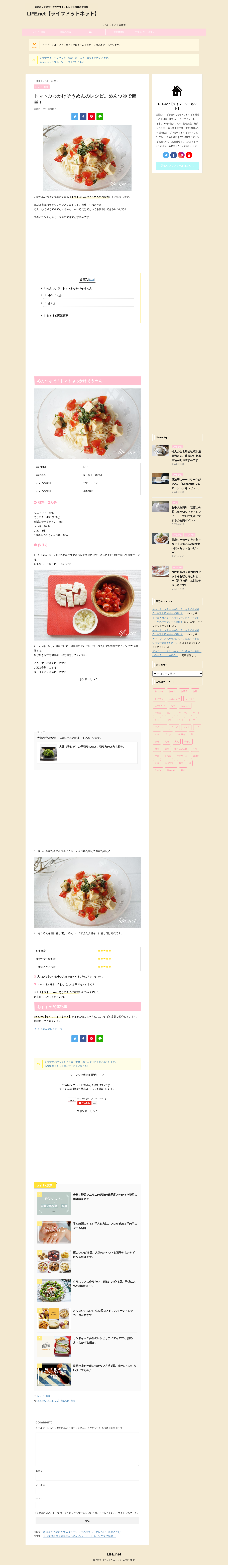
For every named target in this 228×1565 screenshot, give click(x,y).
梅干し (187, 741)
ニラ (197, 727)
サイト (39, 1498)
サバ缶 (168, 720)
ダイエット (160, 727)
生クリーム (182, 756)
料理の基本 (65, 32)
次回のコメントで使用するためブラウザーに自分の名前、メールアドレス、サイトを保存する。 (89, 1512)
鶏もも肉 (171, 770)
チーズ (174, 727)
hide (91, 279)
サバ (157, 720)
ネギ (157, 734)
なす (173, 705)
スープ (192, 720)
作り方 (49, 303)
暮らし (92, 32)
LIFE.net (114, 1554)
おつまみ (159, 691)
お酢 (195, 691)
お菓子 (184, 691)
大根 (167, 741)
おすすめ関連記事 (56, 315)
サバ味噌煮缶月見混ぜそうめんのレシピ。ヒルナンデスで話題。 (79, 1536)
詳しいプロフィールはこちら (177, 165)
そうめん (41, 1400)
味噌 (157, 741)
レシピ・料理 (38, 32)
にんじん (185, 705)
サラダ (180, 720)
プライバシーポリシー (146, 32)
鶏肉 (73, 1400)
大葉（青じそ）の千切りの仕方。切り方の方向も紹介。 (92, 746)
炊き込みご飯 (180, 748)
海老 (157, 748)
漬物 (167, 748)
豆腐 (157, 763)
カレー (170, 712)
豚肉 (181, 763)
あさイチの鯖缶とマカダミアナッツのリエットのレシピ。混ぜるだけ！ (83, 1532)
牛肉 (157, 756)
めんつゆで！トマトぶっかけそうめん (68, 288)
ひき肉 (158, 712)
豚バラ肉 (169, 763)
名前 (39, 1471)
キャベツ (183, 712)
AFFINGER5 (129, 1560)
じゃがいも (160, 705)
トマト (50, 1400)
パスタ (168, 734)
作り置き (181, 734)
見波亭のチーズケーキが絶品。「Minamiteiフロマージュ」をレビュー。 (186, 484)
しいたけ (189, 698)
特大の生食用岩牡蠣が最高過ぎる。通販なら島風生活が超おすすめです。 (186, 456)
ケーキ (196, 712)
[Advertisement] (87, 246)
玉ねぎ (168, 756)
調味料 (196, 756)
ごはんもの (174, 698)
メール (40, 1485)
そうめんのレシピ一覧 (50, 1028)
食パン (158, 770)
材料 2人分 (52, 295)
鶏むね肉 (65, 1400)
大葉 (57, 1400)
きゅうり (159, 698)
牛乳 (195, 748)
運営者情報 (118, 32)
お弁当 (172, 691)
